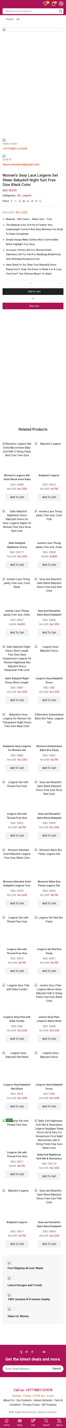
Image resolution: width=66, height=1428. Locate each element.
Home (10, 19)
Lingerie (26, 195)
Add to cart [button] (17, 497)
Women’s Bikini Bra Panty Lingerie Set (49, 883)
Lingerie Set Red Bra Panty (49, 951)
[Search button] (60, 11)
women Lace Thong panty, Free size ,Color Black (17, 614)
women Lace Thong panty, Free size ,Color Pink (49, 546)
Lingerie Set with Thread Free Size (17, 815)
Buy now (34, 306)
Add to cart (34, 291)
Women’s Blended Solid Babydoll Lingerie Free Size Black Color (17, 885)
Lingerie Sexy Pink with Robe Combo (17, 1018)
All (17, 19)
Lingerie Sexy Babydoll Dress (49, 680)
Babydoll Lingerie (49, 475)
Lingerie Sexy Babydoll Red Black (17, 1086)
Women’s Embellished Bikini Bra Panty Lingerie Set (49, 750)
